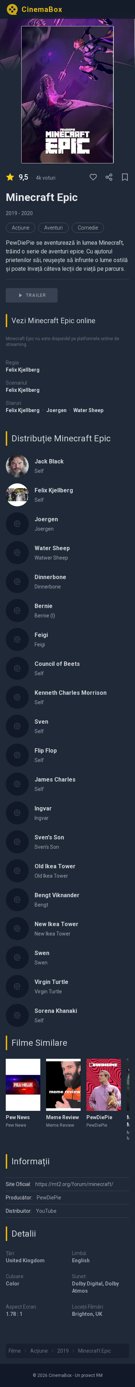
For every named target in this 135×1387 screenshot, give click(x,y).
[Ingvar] (17, 813)
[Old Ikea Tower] (17, 870)
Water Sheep (88, 410)
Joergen (57, 410)
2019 (12, 213)
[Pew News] (23, 1085)
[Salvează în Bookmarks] (125, 177)
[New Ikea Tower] (17, 928)
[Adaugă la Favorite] (93, 177)
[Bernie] (17, 610)
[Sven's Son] (17, 841)
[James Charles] (17, 784)
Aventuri (53, 228)
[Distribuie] (109, 177)
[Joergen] (17, 523)
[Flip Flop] (17, 755)
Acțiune (20, 228)
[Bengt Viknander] (17, 899)
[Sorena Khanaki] (17, 1015)
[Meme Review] (63, 1085)
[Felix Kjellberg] (17, 494)
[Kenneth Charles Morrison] (17, 697)
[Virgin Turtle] (17, 986)
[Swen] (17, 957)
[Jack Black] (17, 466)
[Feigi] (17, 639)
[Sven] (17, 726)
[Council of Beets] (17, 668)
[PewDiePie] (103, 1085)
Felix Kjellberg (23, 370)
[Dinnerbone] (17, 581)
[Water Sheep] (17, 552)
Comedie (88, 228)
